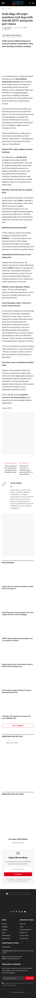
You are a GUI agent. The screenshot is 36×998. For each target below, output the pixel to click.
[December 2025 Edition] (18, 819)
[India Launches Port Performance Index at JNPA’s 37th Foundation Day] (18, 653)
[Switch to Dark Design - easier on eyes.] (30, 3)
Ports (25, 27)
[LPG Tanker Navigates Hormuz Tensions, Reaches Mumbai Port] (18, 679)
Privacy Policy (17, 881)
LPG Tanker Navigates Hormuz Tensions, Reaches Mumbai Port (16, 691)
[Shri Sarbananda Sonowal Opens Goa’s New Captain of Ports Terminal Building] (18, 601)
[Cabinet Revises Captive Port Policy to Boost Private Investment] (18, 575)
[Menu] (3, 3)
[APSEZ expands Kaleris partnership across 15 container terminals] (18, 627)
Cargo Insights (8, 28)
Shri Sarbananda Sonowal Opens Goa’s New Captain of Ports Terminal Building (18, 613)
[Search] (33, 3)
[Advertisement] (18, 433)
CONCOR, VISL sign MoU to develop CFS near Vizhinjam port (16, 717)
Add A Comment (18, 725)
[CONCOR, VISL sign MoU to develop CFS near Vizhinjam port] (18, 705)
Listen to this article (13, 35)
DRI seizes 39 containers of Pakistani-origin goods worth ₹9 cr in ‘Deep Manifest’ (26, 470)
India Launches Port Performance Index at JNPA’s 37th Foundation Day (17, 665)
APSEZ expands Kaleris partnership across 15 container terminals (17, 639)
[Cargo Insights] (18, 3)
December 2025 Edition (18, 839)
